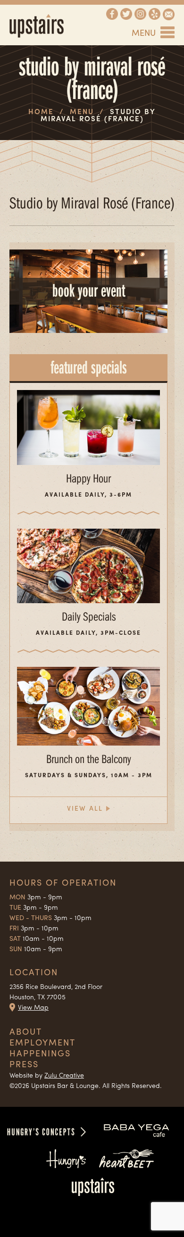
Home (41, 111)
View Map (33, 1007)
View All (85, 808)
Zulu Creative (64, 1074)
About (25, 1031)
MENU (144, 32)
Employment (42, 1042)
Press (24, 1064)
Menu (82, 111)
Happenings (40, 1053)
